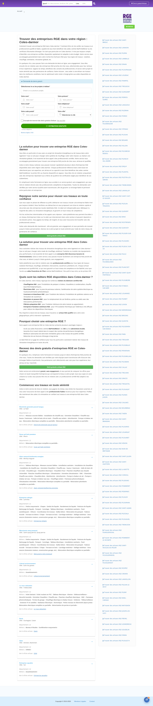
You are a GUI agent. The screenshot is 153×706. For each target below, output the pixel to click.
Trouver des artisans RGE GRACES (116, 378)
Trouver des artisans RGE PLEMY (115, 592)
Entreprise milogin (40, 521)
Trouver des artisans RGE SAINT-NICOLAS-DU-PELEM (115, 546)
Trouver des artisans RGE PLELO (115, 254)
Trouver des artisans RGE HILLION (116, 146)
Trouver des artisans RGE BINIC (115, 217)
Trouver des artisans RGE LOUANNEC (117, 293)
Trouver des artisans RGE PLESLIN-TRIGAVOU (115, 205)
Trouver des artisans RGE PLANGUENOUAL (112, 531)
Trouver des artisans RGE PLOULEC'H (117, 641)
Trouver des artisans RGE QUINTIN (116, 321)
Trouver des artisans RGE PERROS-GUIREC (115, 98)
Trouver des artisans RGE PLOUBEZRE (117, 280)
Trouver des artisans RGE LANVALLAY (117, 191)
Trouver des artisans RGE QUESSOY (116, 228)
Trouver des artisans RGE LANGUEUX (117, 105)
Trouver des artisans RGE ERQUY (115, 166)
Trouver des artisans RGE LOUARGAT (117, 432)
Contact (92, 701)
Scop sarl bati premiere (42, 447)
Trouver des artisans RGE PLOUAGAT (116, 389)
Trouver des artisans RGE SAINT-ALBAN (117, 508)
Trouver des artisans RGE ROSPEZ (115, 568)
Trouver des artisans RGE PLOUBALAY (117, 345)
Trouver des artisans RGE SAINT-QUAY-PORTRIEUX (117, 274)
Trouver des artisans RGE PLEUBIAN (116, 362)
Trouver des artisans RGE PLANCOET (116, 267)
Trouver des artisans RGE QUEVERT (116, 211)
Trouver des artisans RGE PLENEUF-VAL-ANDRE (116, 160)
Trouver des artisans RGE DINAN (115, 64)
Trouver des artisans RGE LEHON (115, 304)
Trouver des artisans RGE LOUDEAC (116, 75)
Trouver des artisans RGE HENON (115, 443)
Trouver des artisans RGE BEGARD (116, 140)
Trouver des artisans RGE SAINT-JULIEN (117, 456)
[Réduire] (142, 667)
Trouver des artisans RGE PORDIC (115, 116)
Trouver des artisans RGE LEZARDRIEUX (117, 624)
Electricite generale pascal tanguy (45, 425)
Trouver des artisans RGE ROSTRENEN (117, 222)
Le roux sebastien (40, 609)
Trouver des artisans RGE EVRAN (115, 635)
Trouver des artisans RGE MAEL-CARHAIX (114, 599)
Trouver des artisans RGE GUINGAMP (117, 92)
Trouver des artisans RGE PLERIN (115, 53)
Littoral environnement (42, 576)
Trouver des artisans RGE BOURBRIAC (117, 408)
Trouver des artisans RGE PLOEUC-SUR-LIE (117, 247)
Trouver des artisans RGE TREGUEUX (116, 86)
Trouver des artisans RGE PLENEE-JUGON (115, 396)
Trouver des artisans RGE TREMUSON (117, 525)
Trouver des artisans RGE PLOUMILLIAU (117, 356)
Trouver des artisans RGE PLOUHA (116, 135)
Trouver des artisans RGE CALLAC (115, 367)
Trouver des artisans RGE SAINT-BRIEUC (115, 41)
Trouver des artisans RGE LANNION (116, 48)
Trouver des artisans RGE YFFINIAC (116, 129)
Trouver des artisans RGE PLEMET (115, 299)
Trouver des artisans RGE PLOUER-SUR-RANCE (117, 234)
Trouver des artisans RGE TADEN (115, 413)
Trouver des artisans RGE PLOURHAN (117, 503)
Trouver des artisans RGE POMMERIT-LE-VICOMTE (116, 539)
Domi (35, 631)
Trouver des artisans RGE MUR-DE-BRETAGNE (115, 450)
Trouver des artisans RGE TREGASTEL (117, 384)
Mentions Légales (80, 701)
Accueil (19, 11)
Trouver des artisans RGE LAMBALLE (116, 59)
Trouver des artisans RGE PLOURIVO (116, 427)
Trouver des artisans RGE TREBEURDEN (117, 185)
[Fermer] (146, 667)
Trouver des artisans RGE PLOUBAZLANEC (112, 261)
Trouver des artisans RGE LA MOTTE (116, 469)
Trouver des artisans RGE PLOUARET (116, 438)
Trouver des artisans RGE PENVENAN (117, 351)
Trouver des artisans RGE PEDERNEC (116, 491)
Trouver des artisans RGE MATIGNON (117, 605)
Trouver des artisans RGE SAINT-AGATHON (115, 463)
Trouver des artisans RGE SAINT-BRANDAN (115, 420)
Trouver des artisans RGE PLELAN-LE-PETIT (116, 586)
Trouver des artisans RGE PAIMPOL (116, 81)
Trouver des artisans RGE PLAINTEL (116, 172)
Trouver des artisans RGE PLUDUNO (116, 480)
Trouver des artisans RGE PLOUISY (116, 497)
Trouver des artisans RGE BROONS (116, 315)
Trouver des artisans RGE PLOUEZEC (116, 241)
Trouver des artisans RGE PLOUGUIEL (117, 519)
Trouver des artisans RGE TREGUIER (116, 340)
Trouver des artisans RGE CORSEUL (116, 475)
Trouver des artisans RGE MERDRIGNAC (118, 310)
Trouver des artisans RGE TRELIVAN (116, 373)
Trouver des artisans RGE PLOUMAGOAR (112, 123)
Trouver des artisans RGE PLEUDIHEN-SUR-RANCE (116, 328)
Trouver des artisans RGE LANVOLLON (117, 579)
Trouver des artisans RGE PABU (115, 334)
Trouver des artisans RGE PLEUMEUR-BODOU (116, 152)
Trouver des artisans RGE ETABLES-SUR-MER (115, 287)
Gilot (35, 653)
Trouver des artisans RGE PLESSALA (116, 514)
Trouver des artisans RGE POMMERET (117, 486)
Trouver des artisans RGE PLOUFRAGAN (117, 70)
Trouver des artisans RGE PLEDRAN (116, 110)
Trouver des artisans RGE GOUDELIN (116, 630)
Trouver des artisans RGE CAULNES (116, 403)
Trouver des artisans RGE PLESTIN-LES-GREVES (117, 178)
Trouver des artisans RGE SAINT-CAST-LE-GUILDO (117, 197)
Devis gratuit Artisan (140, 3)
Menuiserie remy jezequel (43, 554)
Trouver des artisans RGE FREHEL (115, 619)
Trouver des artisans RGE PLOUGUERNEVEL (112, 554)
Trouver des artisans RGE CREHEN (116, 574)
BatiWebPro (134, 693)
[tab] (56, 407)
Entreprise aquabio (40, 675)
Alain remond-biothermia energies (46, 488)
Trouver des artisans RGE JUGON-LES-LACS (116, 612)
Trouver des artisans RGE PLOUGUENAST (112, 562)
